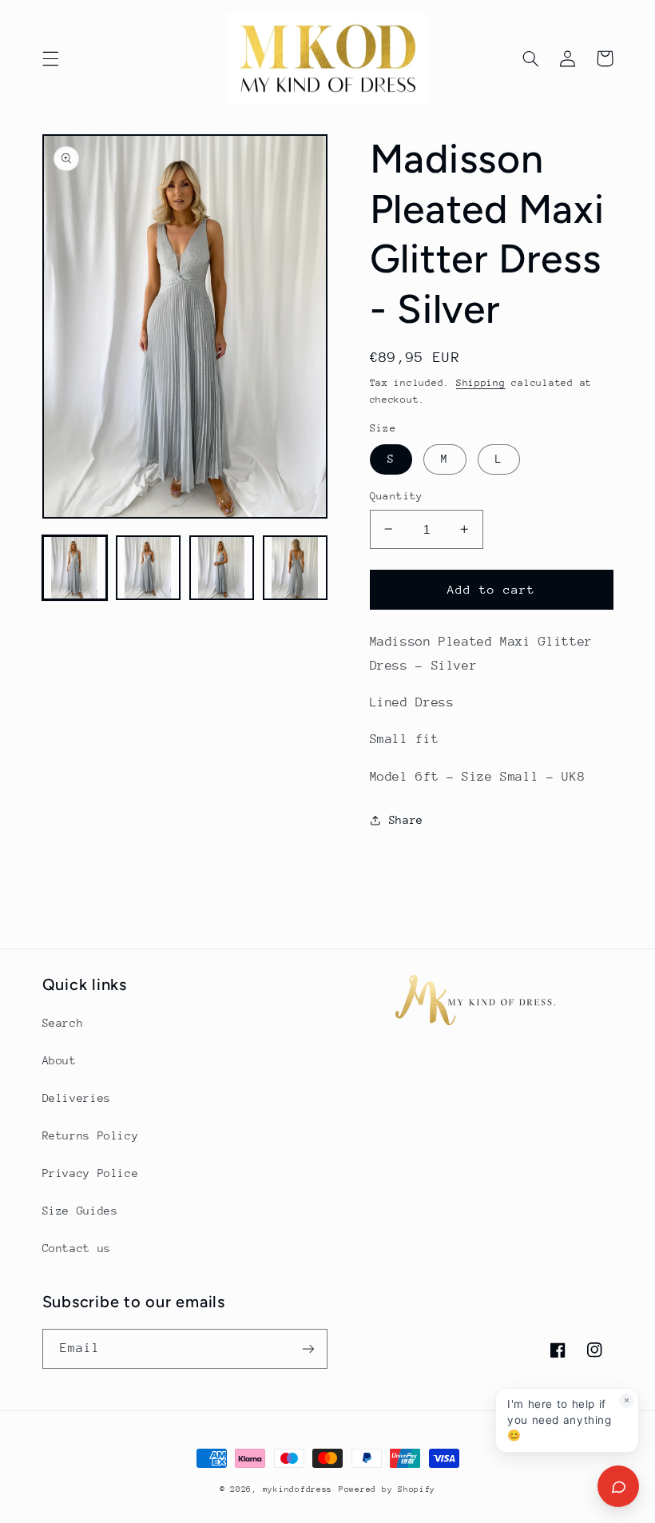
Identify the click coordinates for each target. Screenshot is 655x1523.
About (59, 1060)
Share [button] (406, 819)
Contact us (76, 1248)
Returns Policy (90, 1135)
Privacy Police (90, 1173)
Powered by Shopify (387, 1489)
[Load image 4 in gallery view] (295, 568)
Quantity (396, 496)
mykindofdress (298, 1489)
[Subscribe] (308, 1348)
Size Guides (80, 1210)
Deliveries (76, 1098)
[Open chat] (618, 1486)
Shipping (481, 382)
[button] (50, 58)
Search (63, 1022)
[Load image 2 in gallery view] (148, 568)
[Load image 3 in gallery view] (222, 568)
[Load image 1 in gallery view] (75, 568)
